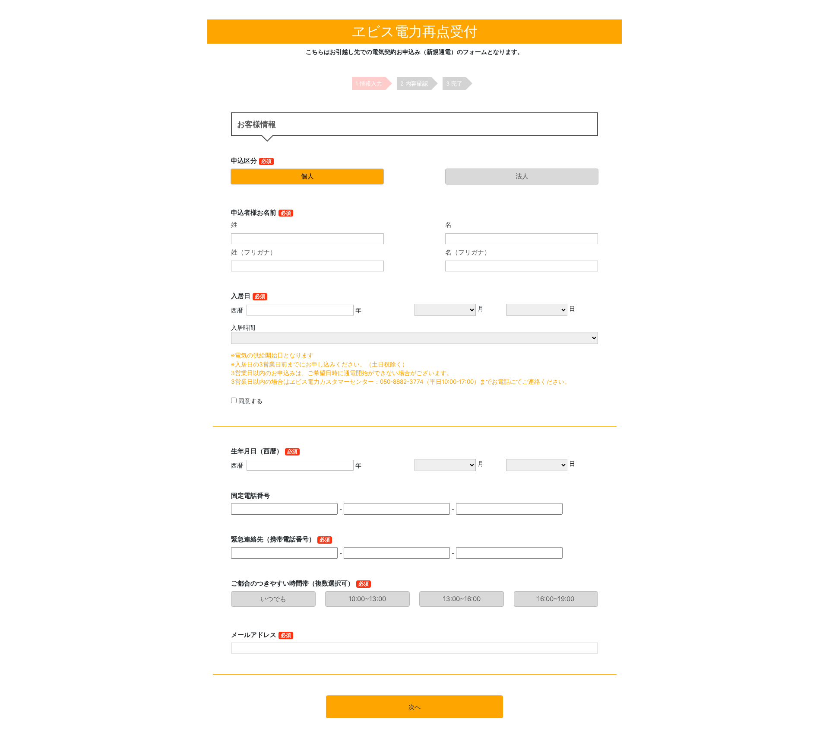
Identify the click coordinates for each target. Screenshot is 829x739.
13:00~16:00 (462, 599)
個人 (307, 176)
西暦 (237, 310)
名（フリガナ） (467, 252)
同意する (250, 401)
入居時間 (243, 327)
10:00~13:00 (367, 599)
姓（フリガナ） (253, 252)
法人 (522, 176)
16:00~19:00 (555, 599)
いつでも (273, 599)
